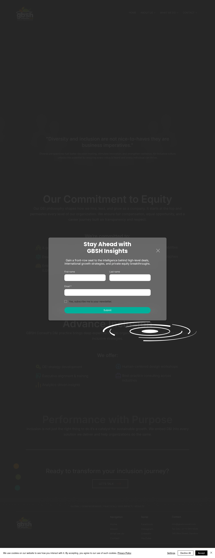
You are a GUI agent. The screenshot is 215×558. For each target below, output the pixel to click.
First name (69, 271)
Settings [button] (171, 553)
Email (67, 286)
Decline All (185, 553)
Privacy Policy (124, 553)
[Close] (211, 552)
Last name (114, 271)
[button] (158, 251)
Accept (201, 553)
